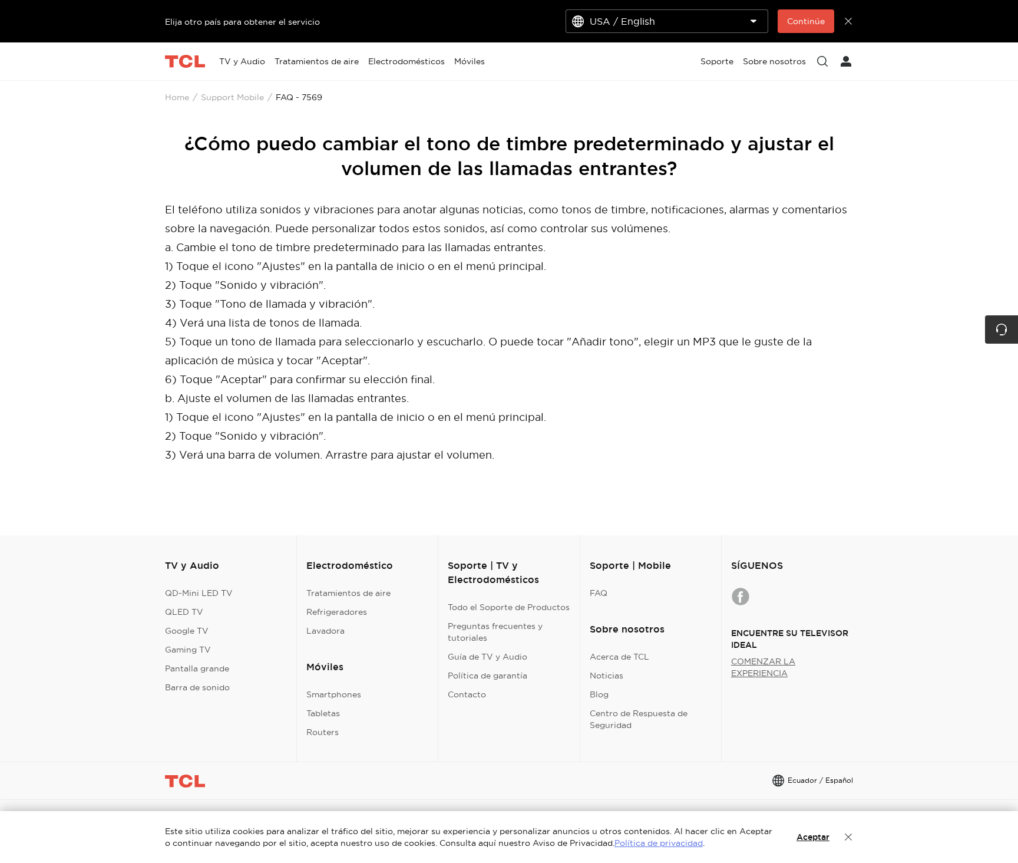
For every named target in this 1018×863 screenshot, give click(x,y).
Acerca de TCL (619, 656)
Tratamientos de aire (348, 593)
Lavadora (325, 630)
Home (177, 97)
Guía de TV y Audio (487, 656)
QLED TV (184, 612)
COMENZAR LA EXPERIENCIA (763, 667)
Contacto (467, 694)
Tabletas (323, 713)
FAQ (598, 593)
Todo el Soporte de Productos (509, 607)
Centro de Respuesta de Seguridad (639, 719)
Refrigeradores (336, 612)
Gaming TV (188, 649)
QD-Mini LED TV (199, 593)
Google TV (187, 630)
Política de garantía (487, 675)
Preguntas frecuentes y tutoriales (495, 632)
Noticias (606, 675)
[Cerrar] (848, 837)
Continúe (806, 21)
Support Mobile (232, 97)
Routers (322, 732)
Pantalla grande (197, 668)
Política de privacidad (658, 843)
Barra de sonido (197, 687)
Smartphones (333, 694)
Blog (599, 694)
